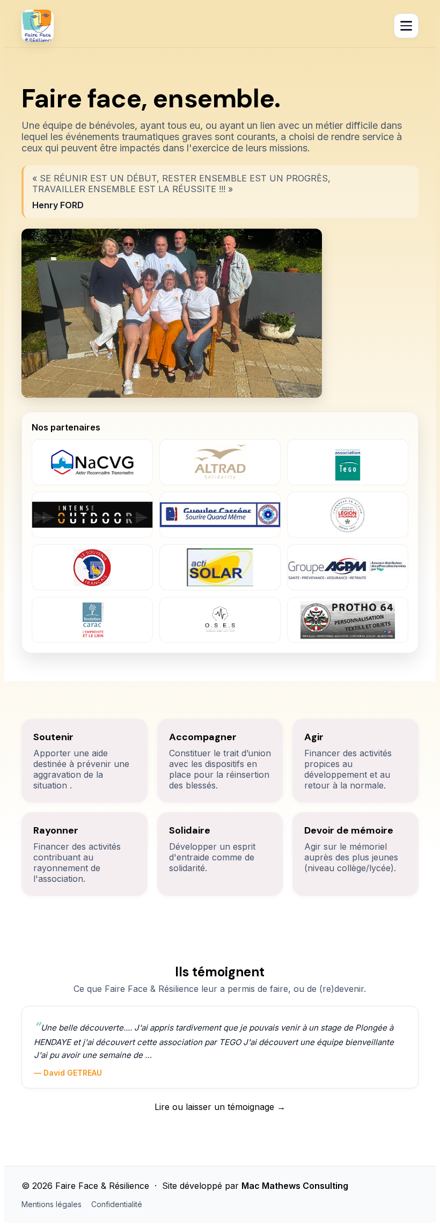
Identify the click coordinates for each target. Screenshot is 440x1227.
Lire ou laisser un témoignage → (220, 1106)
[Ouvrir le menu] (406, 25)
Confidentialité (116, 1204)
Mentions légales (51, 1204)
